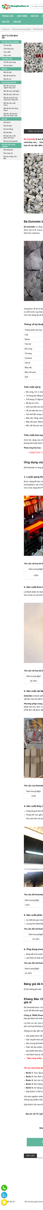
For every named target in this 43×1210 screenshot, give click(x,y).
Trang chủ (7, 16)
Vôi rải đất (7, 45)
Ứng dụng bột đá (9, 82)
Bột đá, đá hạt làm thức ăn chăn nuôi (10, 115)
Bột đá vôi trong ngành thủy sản (10, 87)
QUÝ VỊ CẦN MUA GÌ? (10, 37)
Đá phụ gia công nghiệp (21, 29)
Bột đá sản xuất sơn (11, 94)
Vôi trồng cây (8, 49)
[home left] (10, 189)
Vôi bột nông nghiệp (10, 42)
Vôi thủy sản (7, 59)
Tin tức (6, 22)
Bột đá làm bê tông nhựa (11, 109)
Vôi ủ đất (7, 52)
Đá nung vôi (8, 153)
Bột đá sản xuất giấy (11, 91)
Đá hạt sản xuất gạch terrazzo (10, 137)
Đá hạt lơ (7, 122)
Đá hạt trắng (8, 129)
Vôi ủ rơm (7, 55)
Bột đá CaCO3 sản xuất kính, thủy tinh (11, 99)
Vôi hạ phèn (8, 65)
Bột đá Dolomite (10, 76)
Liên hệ (17, 22)
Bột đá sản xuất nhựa (9, 104)
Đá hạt (4, 119)
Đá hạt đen (8, 126)
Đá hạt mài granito (11, 141)
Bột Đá (34, 16)
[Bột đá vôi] (10, 1189)
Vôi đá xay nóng (10, 62)
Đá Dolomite (38, 29)
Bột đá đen (8, 72)
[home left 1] (10, 170)
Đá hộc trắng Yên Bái (10, 157)
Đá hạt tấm (8, 132)
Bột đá (4, 69)
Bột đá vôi (7, 79)
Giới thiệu (22, 16)
